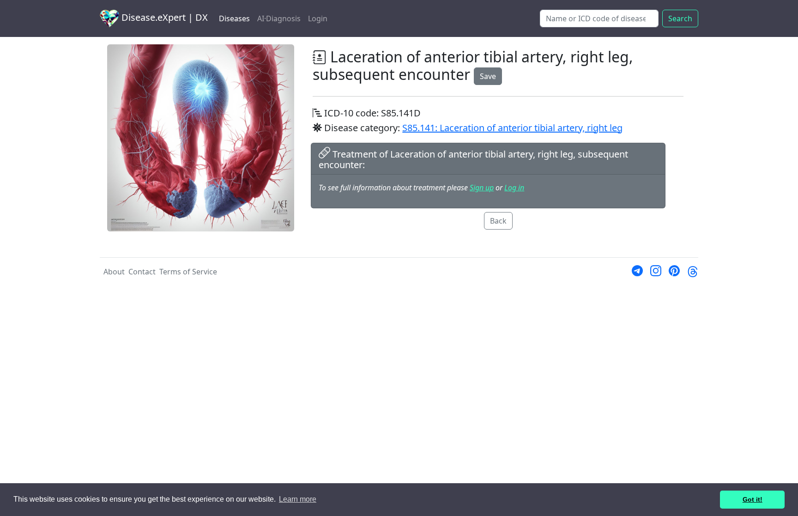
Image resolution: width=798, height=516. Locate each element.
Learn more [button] (297, 499)
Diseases (234, 18)
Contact (142, 271)
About (114, 271)
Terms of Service (188, 271)
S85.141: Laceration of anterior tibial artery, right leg (512, 127)
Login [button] (317, 18)
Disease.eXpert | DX (163, 17)
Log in (514, 187)
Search (680, 18)
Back (498, 221)
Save (488, 76)
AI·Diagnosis (279, 18)
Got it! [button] (752, 499)
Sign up (482, 187)
